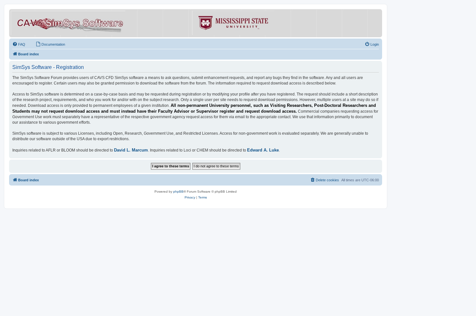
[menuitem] (18, 44)
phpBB (178, 191)
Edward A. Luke (263, 150)
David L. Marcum (131, 150)
